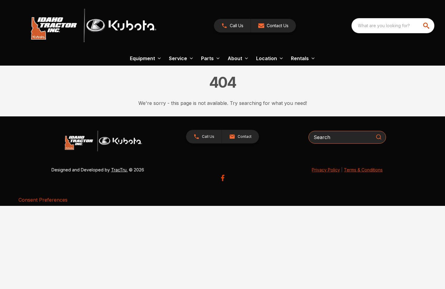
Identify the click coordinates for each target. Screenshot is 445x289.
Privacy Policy (326, 169)
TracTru (119, 169)
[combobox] (393, 25)
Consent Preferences (43, 200)
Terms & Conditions (363, 169)
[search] (427, 26)
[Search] (378, 137)
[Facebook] (222, 177)
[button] (232, 26)
